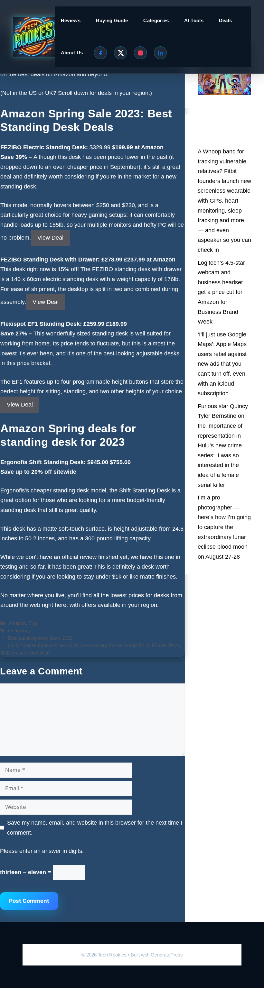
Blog (33, 623)
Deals (225, 20)
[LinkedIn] (160, 52)
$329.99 (127, 147)
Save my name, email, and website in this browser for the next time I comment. (94, 827)
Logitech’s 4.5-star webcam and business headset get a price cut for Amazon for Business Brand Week (221, 292)
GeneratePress (167, 954)
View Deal (50, 237)
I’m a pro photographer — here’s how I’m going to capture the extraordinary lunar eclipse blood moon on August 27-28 (224, 527)
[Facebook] (100, 52)
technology (19, 630)
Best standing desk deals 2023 (40, 638)
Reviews (70, 20)
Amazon (17, 623)
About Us (72, 52)
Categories (156, 20)
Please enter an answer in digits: (42, 851)
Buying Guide (112, 20)
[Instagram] (140, 52)
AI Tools (193, 20)
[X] (120, 52)
